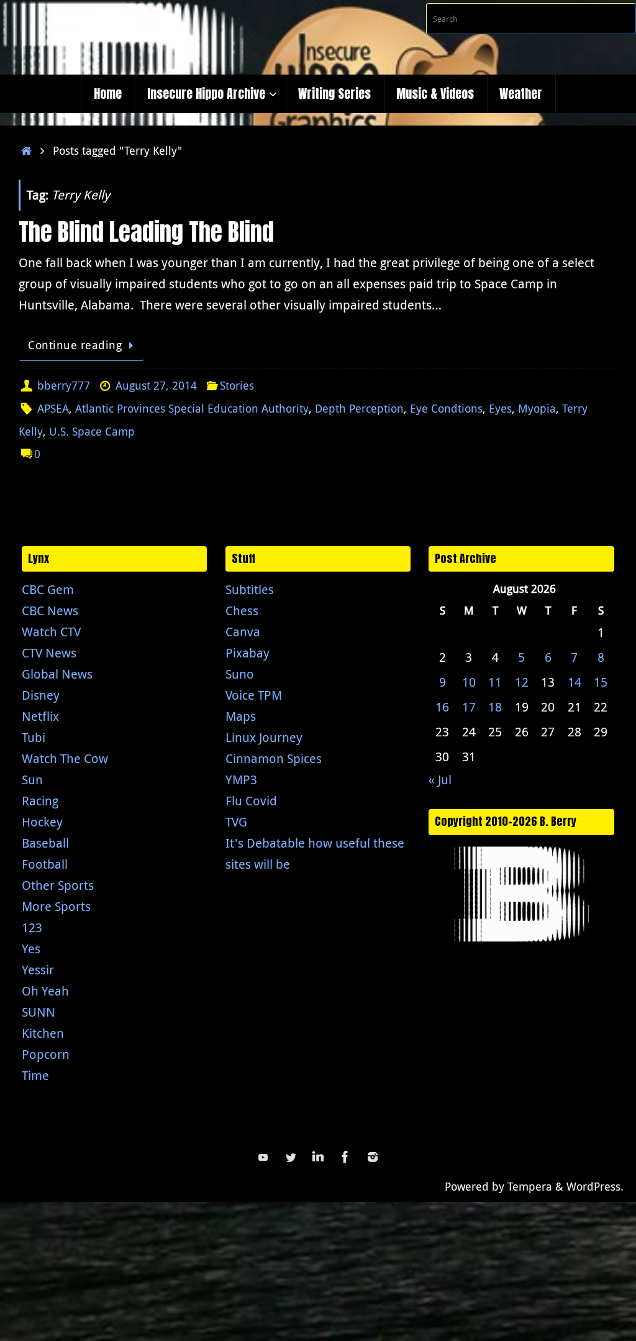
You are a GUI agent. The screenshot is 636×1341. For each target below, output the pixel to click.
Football (45, 864)
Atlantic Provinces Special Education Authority (192, 408)
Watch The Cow (65, 758)
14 (574, 682)
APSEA (53, 408)
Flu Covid (251, 800)
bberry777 (63, 385)
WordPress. (595, 1186)
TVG (236, 821)
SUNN (38, 1012)
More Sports (56, 906)
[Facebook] (345, 1157)
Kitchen (43, 1033)
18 (495, 706)
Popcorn (46, 1054)
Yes (31, 948)
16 (442, 706)
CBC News (50, 610)
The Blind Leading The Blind (146, 232)
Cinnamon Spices (273, 758)
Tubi (33, 737)
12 (522, 682)
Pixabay (247, 652)
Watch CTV (51, 631)
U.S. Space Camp (92, 431)
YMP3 (241, 779)
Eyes (500, 408)
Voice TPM (253, 695)
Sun (32, 779)
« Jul (440, 779)
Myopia (537, 408)
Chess (241, 610)
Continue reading (75, 344)
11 (495, 682)
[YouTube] (263, 1157)
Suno (239, 674)
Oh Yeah (45, 990)
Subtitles (249, 589)
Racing (40, 800)
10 (469, 682)
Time (35, 1075)
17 (469, 706)
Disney (41, 695)
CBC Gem (48, 589)
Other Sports (58, 885)
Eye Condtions (446, 408)
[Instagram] (372, 1157)
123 (32, 927)
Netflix (40, 716)
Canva (242, 631)
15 (600, 682)
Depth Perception (359, 408)
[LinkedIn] (318, 1157)
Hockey (42, 821)
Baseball (45, 843)
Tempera (529, 1186)
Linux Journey (263, 737)
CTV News (49, 652)
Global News (57, 674)
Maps (240, 716)
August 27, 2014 (156, 385)
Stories (237, 385)
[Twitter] (290, 1157)
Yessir (38, 969)
